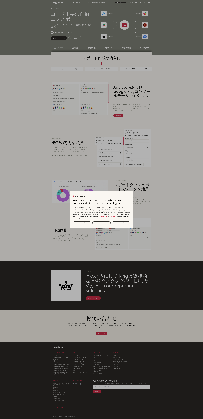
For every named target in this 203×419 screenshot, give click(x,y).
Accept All (121, 223)
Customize (101, 223)
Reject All (82, 223)
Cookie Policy (103, 216)
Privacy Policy (113, 216)
